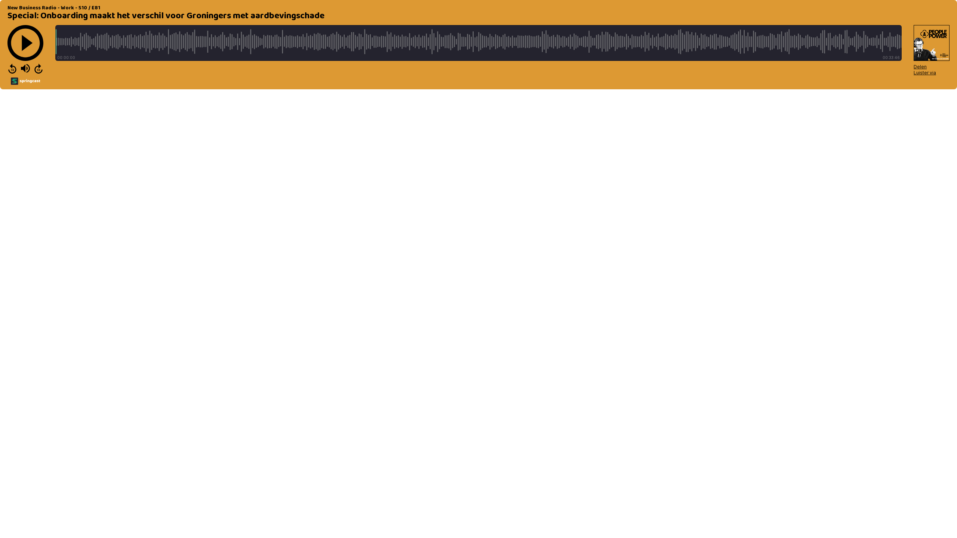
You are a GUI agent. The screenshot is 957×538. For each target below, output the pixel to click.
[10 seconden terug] (12, 68)
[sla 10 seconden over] (38, 68)
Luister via (925, 72)
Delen (920, 66)
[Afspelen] (25, 43)
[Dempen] (25, 68)
